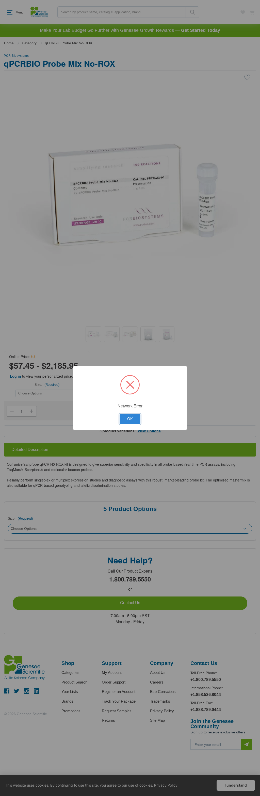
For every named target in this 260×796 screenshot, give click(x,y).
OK (130, 419)
